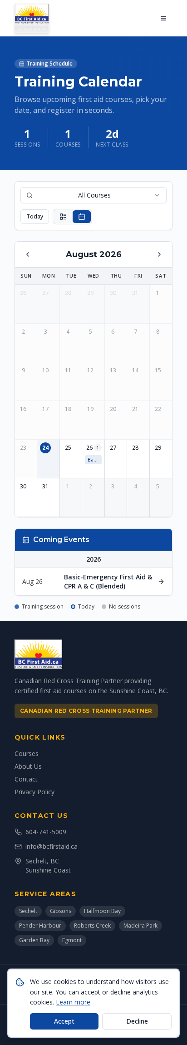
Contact (26, 779)
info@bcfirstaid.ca (51, 846)
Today (34, 216)
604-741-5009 (45, 831)
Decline (137, 1021)
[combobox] (93, 195)
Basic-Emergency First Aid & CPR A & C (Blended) (94, 460)
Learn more (73, 1002)
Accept (64, 1021)
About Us (28, 766)
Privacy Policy (34, 791)
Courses (27, 753)
